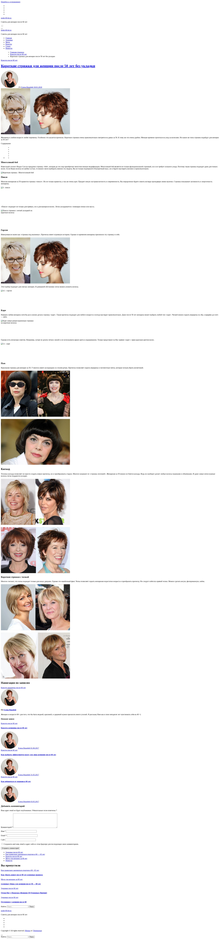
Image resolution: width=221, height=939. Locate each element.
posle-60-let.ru (6, 18)
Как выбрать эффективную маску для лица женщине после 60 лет (28, 755)
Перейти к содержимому (10, 2)
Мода (8, 42)
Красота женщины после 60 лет (14, 728)
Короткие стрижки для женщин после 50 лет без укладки (48, 66)
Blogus (27, 931)
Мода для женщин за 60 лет (16, 858)
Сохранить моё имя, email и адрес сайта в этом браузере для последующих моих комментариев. (41, 844)
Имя (3, 831)
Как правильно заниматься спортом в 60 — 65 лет (25, 854)
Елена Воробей (27, 87)
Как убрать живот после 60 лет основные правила (22, 875)
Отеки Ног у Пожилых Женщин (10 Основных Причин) (24, 893)
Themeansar (37, 931)
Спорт (8, 46)
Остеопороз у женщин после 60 (13, 902)
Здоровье (9, 40)
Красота (9, 44)
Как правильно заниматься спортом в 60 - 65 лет (20, 870)
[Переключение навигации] (2, 28)
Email (4, 835)
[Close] (2, 935)
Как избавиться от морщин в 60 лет (16, 781)
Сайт (3, 840)
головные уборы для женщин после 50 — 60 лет (21, 884)
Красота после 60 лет (9, 60)
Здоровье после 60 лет (14, 852)
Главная (9, 38)
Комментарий (7, 827)
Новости (9, 48)
